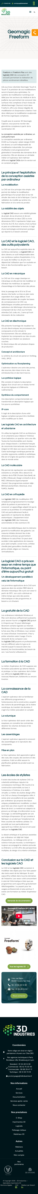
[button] (30, 11)
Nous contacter (19, 996)
